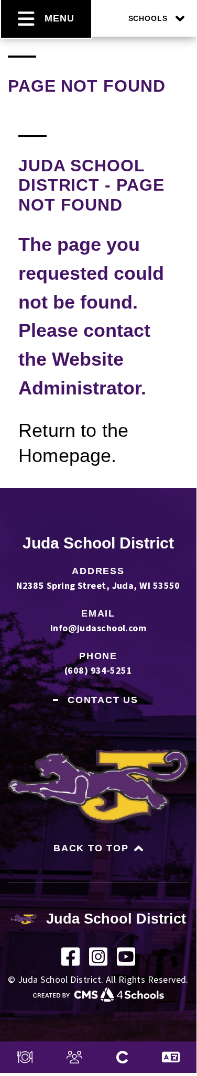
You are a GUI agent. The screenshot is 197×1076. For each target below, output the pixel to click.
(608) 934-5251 (98, 670)
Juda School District (98, 543)
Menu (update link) (24, 1057)
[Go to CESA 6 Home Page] (98, 998)
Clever (122, 1057)
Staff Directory (74, 1057)
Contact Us (103, 700)
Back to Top (91, 848)
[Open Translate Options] (170, 1057)
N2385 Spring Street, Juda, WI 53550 (98, 585)
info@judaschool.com (98, 628)
